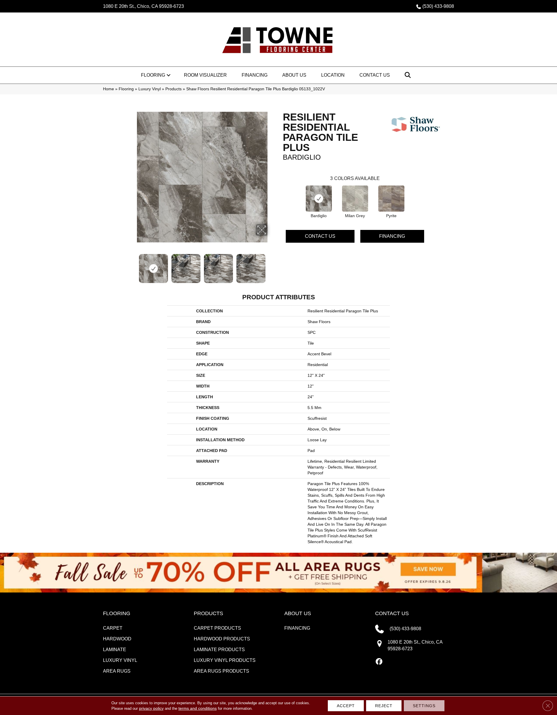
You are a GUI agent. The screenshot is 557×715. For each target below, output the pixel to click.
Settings (424, 705)
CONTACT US (392, 613)
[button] (168, 75)
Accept (346, 705)
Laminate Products (219, 649)
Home (108, 89)
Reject (384, 705)
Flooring (153, 75)
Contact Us (374, 75)
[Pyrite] (391, 198)
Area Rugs (117, 671)
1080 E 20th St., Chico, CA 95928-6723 (143, 6)
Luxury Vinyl (149, 89)
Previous (133, 266)
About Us (294, 75)
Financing (254, 75)
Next (271, 266)
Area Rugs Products (221, 671)
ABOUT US (297, 613)
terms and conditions (197, 708)
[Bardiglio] (318, 198)
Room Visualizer (205, 75)
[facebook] (379, 662)
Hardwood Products (222, 638)
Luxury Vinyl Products (225, 660)
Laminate (114, 649)
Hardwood (117, 638)
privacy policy (151, 708)
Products (173, 89)
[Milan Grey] (355, 198)
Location (333, 75)
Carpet (112, 628)
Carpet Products (217, 628)
